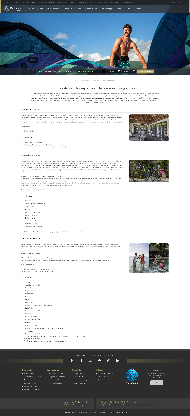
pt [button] (184, 2)
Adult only (128, 9)
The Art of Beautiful (55, 383)
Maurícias (98, 2)
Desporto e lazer (91, 9)
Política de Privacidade (106, 374)
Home (77, 81)
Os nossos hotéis (30, 383)
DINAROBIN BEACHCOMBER (91, 81)
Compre (156, 383)
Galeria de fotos (79, 377)
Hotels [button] (16, 2)
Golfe (118, 9)
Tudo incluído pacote (73, 9)
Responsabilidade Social (57, 377)
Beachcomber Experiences (66, 2)
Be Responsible (54, 380)
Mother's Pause (128, 2)
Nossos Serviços (107, 9)
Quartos (40, 9)
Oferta (138, 9)
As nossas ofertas (29, 2)
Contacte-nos (78, 374)
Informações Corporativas (58, 374)
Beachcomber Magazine (82, 380)
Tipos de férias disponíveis (46, 2)
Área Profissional (79, 383)
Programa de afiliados (31, 389)
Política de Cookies (104, 377)
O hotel (32, 9)
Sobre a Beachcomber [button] (111, 2)
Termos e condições (105, 380)
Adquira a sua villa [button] (172, 2)
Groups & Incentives (85, 2)
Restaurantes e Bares (53, 9)
